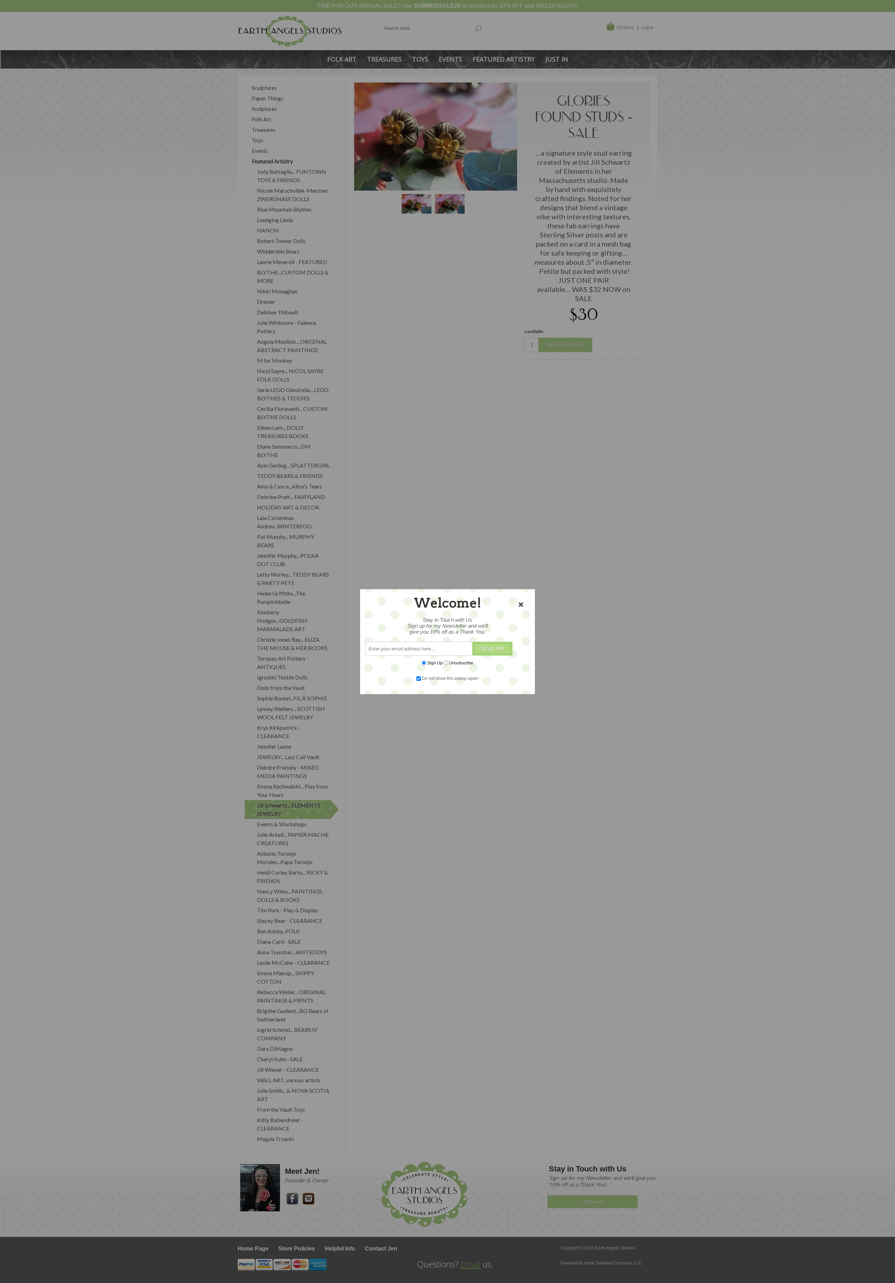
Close (521, 605)
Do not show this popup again (450, 678)
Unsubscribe (461, 662)
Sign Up (435, 662)
